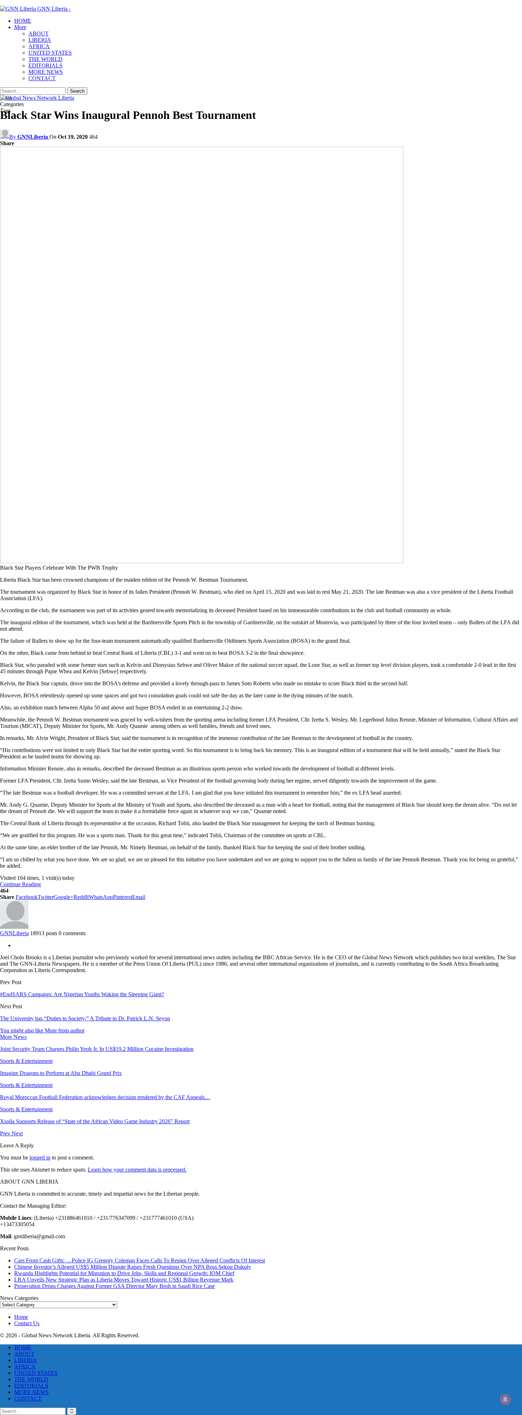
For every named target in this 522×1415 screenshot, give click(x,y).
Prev (6, 1133)
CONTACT (42, 78)
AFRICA (39, 46)
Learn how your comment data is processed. (137, 1170)
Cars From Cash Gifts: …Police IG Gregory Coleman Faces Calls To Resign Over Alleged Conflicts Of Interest (139, 1260)
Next (17, 1133)
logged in (39, 1158)
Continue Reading (20, 884)
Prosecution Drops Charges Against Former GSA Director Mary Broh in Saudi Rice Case (114, 1286)
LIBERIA (39, 40)
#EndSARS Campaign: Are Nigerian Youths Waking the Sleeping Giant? (82, 994)
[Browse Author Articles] (14, 927)
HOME (22, 21)
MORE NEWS (45, 72)
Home (21, 1317)
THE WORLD (45, 59)
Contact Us (26, 1323)
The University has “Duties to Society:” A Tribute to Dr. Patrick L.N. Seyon (85, 1018)
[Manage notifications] (505, 1399)
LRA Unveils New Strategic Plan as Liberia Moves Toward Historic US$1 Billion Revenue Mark (123, 1280)
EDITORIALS (45, 65)
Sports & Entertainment (26, 1061)
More (20, 27)
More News (13, 1037)
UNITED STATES (50, 53)
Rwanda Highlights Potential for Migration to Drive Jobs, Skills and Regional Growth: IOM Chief (124, 1273)
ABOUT (38, 34)
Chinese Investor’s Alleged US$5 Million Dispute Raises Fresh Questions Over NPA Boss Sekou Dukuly (132, 1267)
